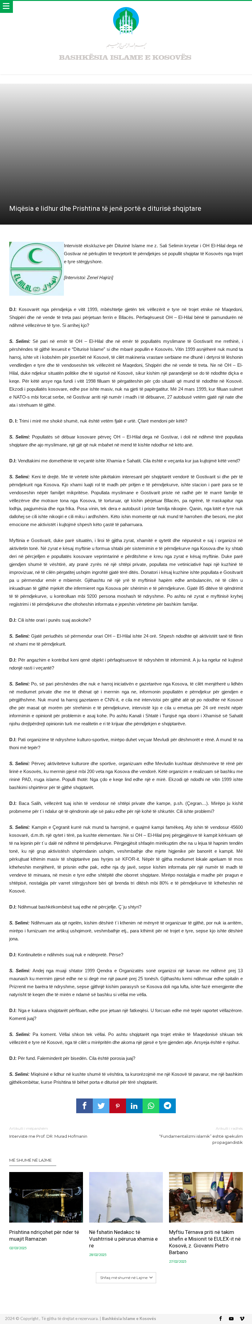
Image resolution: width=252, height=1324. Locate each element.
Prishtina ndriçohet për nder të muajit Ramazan (44, 1235)
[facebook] (84, 1105)
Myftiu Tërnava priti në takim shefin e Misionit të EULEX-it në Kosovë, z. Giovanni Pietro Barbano (205, 1242)
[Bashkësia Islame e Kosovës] (126, 6)
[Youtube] (231, 1319)
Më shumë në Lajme (30, 1160)
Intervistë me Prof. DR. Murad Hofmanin (48, 1132)
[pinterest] (117, 1105)
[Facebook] (221, 1319)
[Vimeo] (242, 1319)
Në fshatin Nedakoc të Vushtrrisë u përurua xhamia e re (123, 1239)
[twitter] (101, 1105)
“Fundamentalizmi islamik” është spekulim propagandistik (201, 1135)
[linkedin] (134, 1105)
